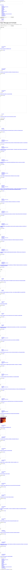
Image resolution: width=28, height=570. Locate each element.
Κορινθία (3, 8)
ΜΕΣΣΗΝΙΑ (3, 69)
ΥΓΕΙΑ (3, 12)
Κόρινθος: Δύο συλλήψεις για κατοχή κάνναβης (6, 450)
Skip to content (2, 0)
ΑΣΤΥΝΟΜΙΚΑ (4, 15)
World (2, 19)
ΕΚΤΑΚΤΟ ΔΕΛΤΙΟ (4, 11)
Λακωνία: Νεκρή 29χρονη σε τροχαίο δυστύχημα (6, 556)
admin (4, 73)
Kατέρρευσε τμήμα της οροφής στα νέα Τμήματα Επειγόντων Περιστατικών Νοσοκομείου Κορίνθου (12, 280)
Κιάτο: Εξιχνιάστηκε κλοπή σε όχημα (5, 473)
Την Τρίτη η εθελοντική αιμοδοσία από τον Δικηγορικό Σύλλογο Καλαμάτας (9, 413)
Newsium (8, 569)
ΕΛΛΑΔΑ (3, 313)
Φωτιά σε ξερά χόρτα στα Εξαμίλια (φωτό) (5, 48)
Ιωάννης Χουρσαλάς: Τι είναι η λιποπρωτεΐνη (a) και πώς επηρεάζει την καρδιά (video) (11, 315)
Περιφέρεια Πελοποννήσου (5, 6)
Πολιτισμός (3, 141)
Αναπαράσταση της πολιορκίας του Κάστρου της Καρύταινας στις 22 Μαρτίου (10, 201)
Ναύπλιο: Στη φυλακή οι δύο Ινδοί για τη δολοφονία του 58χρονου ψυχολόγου (9, 532)
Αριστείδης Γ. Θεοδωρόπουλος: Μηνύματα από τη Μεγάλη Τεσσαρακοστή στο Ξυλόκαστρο (11, 239)
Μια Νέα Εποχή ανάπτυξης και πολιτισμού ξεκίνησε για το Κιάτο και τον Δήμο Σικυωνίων (11, 130)
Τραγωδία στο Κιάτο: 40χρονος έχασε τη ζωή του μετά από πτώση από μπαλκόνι (10, 485)
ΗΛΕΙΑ (3, 10)
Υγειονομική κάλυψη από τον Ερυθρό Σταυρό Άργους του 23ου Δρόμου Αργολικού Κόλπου (11, 401)
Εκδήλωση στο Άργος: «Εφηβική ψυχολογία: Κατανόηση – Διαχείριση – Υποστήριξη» (11, 364)
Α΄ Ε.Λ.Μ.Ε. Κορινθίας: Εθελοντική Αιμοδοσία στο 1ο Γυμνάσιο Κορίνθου (9, 376)
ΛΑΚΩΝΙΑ (3, 9)
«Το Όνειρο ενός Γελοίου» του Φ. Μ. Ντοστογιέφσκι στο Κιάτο (8, 116)
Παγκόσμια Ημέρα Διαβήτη (3, 303)
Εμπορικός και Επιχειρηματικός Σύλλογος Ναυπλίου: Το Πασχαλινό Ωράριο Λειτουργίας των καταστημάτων (13, 142)
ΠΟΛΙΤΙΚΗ (3, 13)
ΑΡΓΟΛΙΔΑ (3, 7)
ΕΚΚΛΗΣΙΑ (3, 185)
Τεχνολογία (3, 14)
